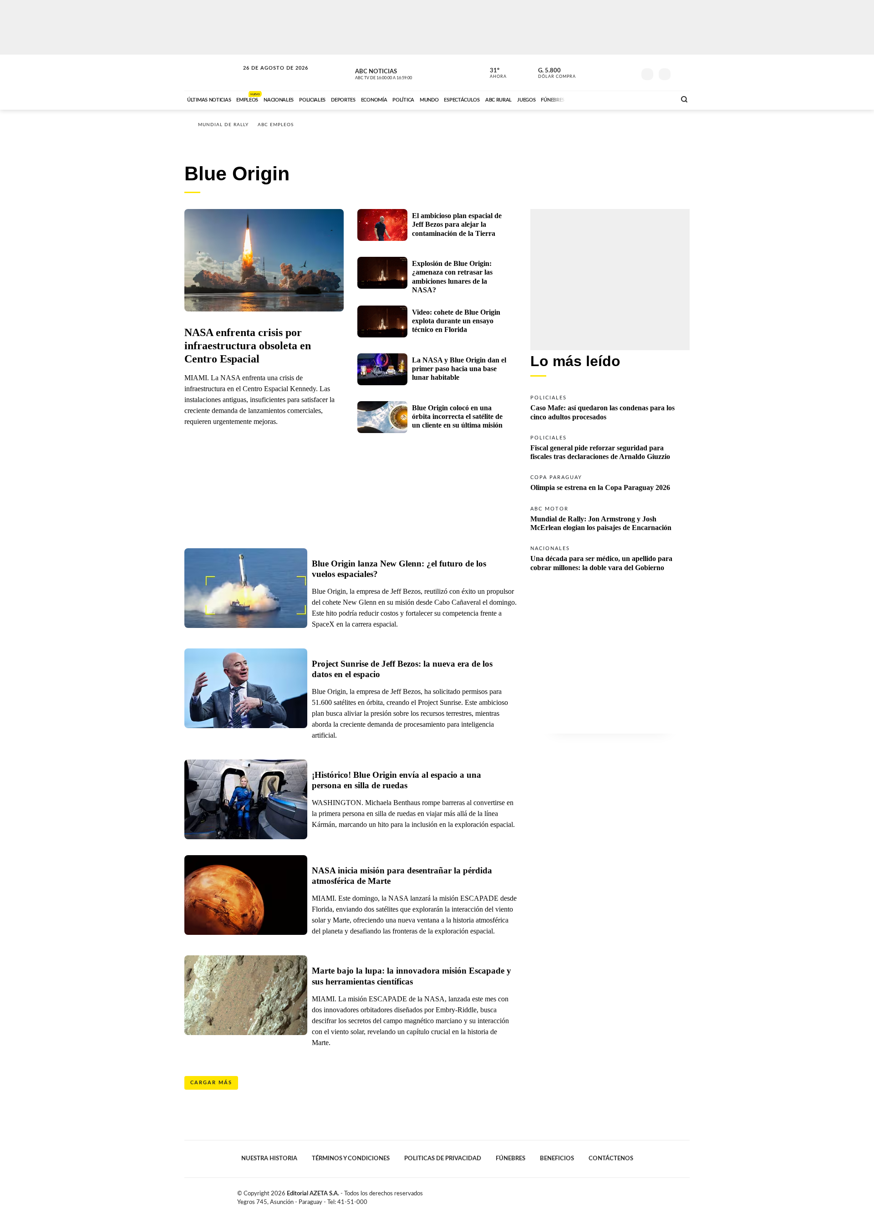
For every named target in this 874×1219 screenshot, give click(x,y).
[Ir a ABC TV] (595, 98)
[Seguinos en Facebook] (587, 72)
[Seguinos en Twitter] (601, 72)
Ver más (610, 407)
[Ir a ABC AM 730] (620, 98)
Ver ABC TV (400, 73)
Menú (681, 73)
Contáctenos (611, 1158)
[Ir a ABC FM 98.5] (657, 98)
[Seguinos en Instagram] (628, 72)
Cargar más (211, 1082)
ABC (212, 72)
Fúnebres (510, 1158)
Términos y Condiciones (351, 1158)
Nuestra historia (269, 1158)
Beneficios (557, 1158)
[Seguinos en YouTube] (615, 72)
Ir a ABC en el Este (267, 77)
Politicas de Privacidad (442, 1158)
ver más (493, 73)
